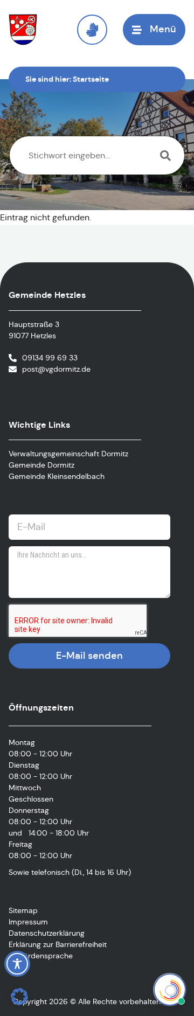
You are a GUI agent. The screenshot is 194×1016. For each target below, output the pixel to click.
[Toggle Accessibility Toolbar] (17, 964)
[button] (19, 996)
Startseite (91, 79)
